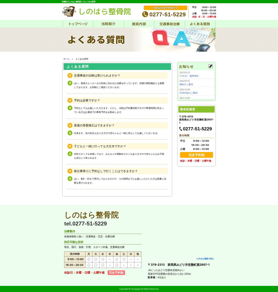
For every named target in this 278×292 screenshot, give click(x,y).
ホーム (66, 59)
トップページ (78, 24)
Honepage (135, 289)
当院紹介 (108, 24)
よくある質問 (200, 24)
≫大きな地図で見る (205, 258)
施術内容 (139, 24)
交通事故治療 (169, 24)
